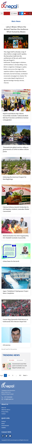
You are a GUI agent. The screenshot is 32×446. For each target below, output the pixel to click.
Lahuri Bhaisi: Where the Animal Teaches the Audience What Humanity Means (16, 29)
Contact (3, 414)
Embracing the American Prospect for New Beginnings (14, 178)
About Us (3, 408)
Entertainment (5, 426)
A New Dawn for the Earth (11, 261)
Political (3, 422)
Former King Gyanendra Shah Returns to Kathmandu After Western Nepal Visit (15, 320)
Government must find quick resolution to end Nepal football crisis (19, 366)
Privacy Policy (4, 412)
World (2, 424)
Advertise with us (5, 410)
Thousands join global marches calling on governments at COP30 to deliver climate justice (16, 149)
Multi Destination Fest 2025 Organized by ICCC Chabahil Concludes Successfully (16, 236)
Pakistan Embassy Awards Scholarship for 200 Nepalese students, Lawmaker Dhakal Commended (16, 209)
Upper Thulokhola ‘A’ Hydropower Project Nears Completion (15, 292)
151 (20, 375)
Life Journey (6, 345)
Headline (3, 428)
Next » (25, 375)
